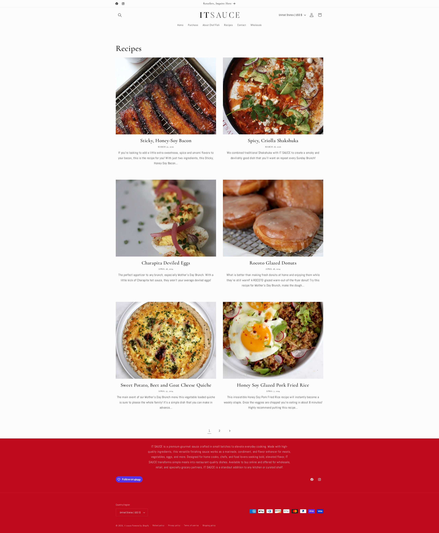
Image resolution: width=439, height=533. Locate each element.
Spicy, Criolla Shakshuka (273, 140)
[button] (120, 15)
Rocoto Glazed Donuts (273, 263)
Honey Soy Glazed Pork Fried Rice (273, 385)
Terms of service (191, 525)
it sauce (127, 525)
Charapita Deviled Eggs (166, 263)
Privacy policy (174, 525)
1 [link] (209, 431)
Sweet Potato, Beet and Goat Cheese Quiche (166, 385)
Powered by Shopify (140, 525)
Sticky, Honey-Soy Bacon (166, 140)
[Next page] (230, 431)
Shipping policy (209, 525)
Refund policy (158, 525)
